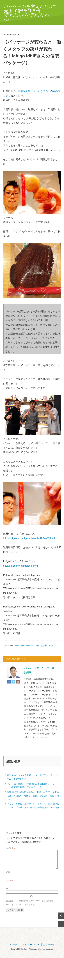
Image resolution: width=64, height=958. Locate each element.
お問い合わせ (48, 944)
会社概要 (13, 944)
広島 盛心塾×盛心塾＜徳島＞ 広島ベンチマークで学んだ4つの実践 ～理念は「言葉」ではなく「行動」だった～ (33, 795)
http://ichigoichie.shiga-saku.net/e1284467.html (29, 538)
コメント (10, 848)
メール (9, 880)
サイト (9, 888)
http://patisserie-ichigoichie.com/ (20, 565)
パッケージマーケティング (27, 645)
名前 (8, 872)
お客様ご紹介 (47, 645)
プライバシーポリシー (30, 944)
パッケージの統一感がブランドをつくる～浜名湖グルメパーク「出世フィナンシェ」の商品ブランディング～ (33, 807)
